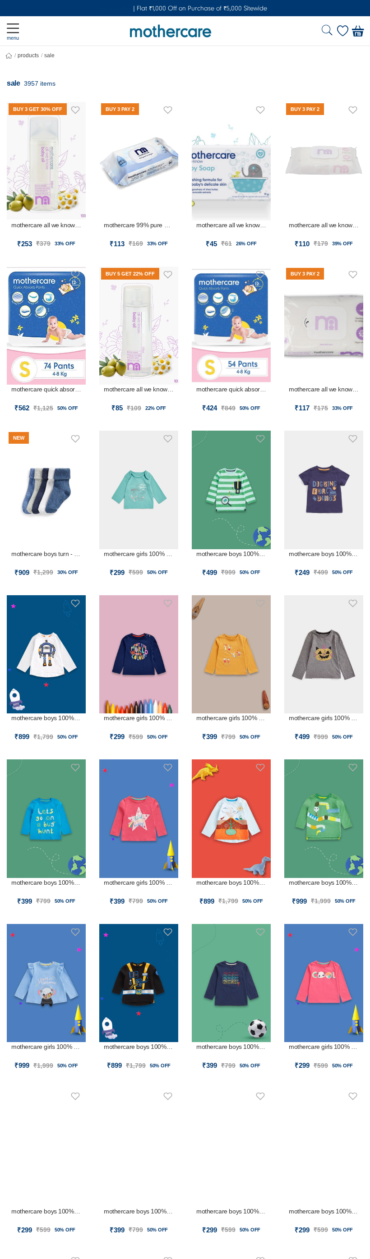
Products (28, 55)
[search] (327, 31)
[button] (75, 108)
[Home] (8, 56)
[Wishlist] (342, 31)
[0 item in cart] (357, 31)
